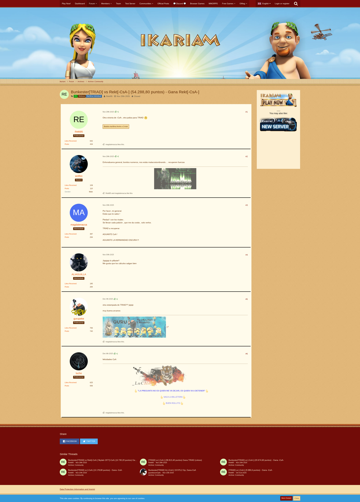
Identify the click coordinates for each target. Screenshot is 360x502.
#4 (247, 255)
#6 (247, 354)
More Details (286, 498)
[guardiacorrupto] (143, 473)
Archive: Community (76, 465)
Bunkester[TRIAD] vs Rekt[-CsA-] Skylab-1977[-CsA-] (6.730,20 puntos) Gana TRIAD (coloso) (110, 460)
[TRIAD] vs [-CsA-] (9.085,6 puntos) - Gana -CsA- (251, 470)
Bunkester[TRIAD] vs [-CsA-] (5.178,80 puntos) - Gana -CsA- (95, 470)
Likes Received (70, 141)
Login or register (282, 3)
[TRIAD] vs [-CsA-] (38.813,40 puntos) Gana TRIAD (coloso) (175, 460)
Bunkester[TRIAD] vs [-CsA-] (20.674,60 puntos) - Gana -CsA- (256, 460)
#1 (247, 112)
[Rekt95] (63, 463)
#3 (247, 205)
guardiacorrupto (154, 473)
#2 (247, 156)
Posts (67, 144)
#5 (247, 299)
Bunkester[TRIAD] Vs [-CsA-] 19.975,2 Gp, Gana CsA (172, 470)
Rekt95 (109, 96)
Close (296, 498)
